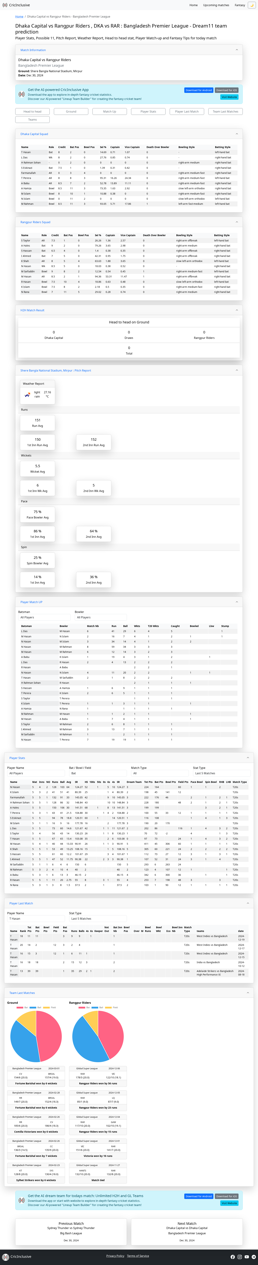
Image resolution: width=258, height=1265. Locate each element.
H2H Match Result (32, 310)
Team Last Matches (225, 111)
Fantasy (240, 5)
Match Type (139, 768)
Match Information (33, 50)
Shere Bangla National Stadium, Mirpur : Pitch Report (56, 370)
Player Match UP (31, 602)
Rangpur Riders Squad (35, 222)
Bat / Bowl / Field (80, 768)
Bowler (79, 612)
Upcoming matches (216, 5)
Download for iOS (226, 90)
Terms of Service (138, 1256)
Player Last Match (187, 111)
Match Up (109, 111)
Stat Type (199, 768)
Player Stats (148, 111)
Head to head (32, 111)
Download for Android (199, 90)
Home (194, 5)
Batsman (24, 612)
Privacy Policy (115, 1256)
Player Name (15, 768)
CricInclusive (19, 5)
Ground (71, 111)
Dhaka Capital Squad (34, 134)
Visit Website (229, 97)
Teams (32, 119)
